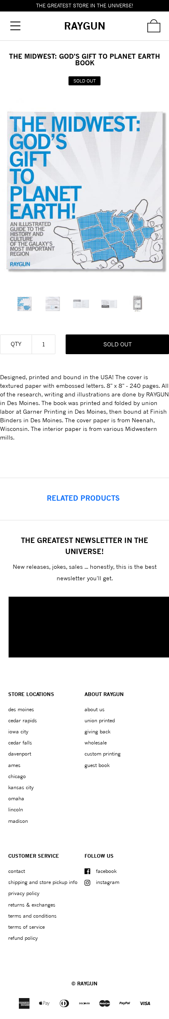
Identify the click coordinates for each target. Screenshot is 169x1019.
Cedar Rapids (22, 720)
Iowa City (18, 731)
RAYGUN (87, 983)
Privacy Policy (23, 893)
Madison (18, 821)
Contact (16, 871)
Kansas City (21, 787)
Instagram (107, 882)
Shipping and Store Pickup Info (43, 882)
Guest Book (97, 765)
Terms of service (26, 927)
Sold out (117, 344)
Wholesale (95, 743)
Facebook (106, 871)
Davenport (19, 754)
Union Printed (99, 720)
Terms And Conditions (32, 916)
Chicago (17, 776)
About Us (94, 709)
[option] (28, 303)
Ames (14, 765)
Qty (16, 343)
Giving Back (97, 731)
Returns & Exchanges (31, 905)
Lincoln (15, 809)
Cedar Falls (20, 743)
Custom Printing (102, 754)
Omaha (16, 798)
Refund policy (23, 938)
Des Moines (21, 709)
